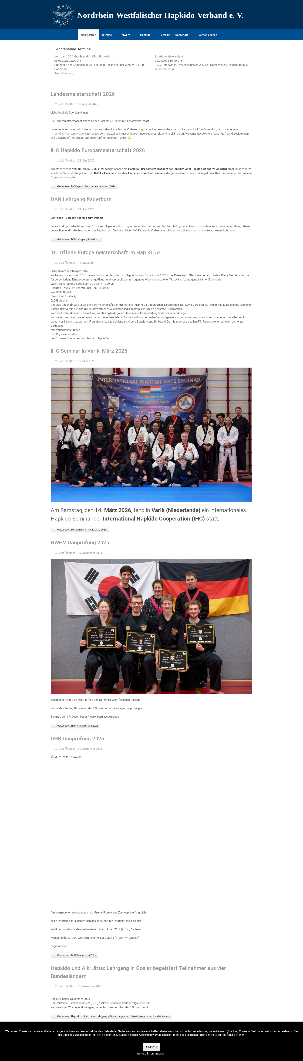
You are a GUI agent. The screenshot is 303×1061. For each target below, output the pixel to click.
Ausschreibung (63, 73)
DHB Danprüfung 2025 (77, 738)
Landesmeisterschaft (169, 56)
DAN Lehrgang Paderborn (81, 199)
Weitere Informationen (150, 1053)
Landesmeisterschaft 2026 (83, 94)
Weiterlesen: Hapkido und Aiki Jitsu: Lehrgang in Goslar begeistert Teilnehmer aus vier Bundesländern (113, 1016)
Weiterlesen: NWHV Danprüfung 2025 (77, 725)
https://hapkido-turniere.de (67, 133)
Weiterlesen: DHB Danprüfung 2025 (76, 955)
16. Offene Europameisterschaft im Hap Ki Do (105, 252)
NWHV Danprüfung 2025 (80, 542)
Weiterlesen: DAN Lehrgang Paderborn (77, 239)
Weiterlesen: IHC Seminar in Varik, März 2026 (81, 529)
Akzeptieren (151, 1046)
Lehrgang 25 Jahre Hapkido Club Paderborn (83, 56)
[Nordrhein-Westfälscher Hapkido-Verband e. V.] (151, 14)
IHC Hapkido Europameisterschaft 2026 (98, 150)
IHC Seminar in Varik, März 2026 (89, 351)
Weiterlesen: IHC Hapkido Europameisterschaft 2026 (86, 186)
